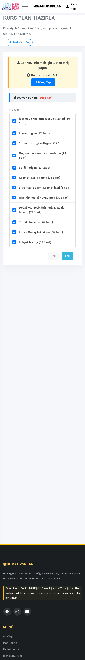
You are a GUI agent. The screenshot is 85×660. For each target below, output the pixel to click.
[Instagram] (17, 612)
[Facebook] (7, 612)
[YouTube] (27, 612)
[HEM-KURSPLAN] (47, 6)
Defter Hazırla (11, 649)
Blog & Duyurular (12, 655)
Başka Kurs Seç (21, 42)
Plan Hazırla (10, 642)
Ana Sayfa (9, 636)
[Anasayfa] (10, 6)
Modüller (15, 110)
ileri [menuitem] (67, 256)
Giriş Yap (45, 82)
